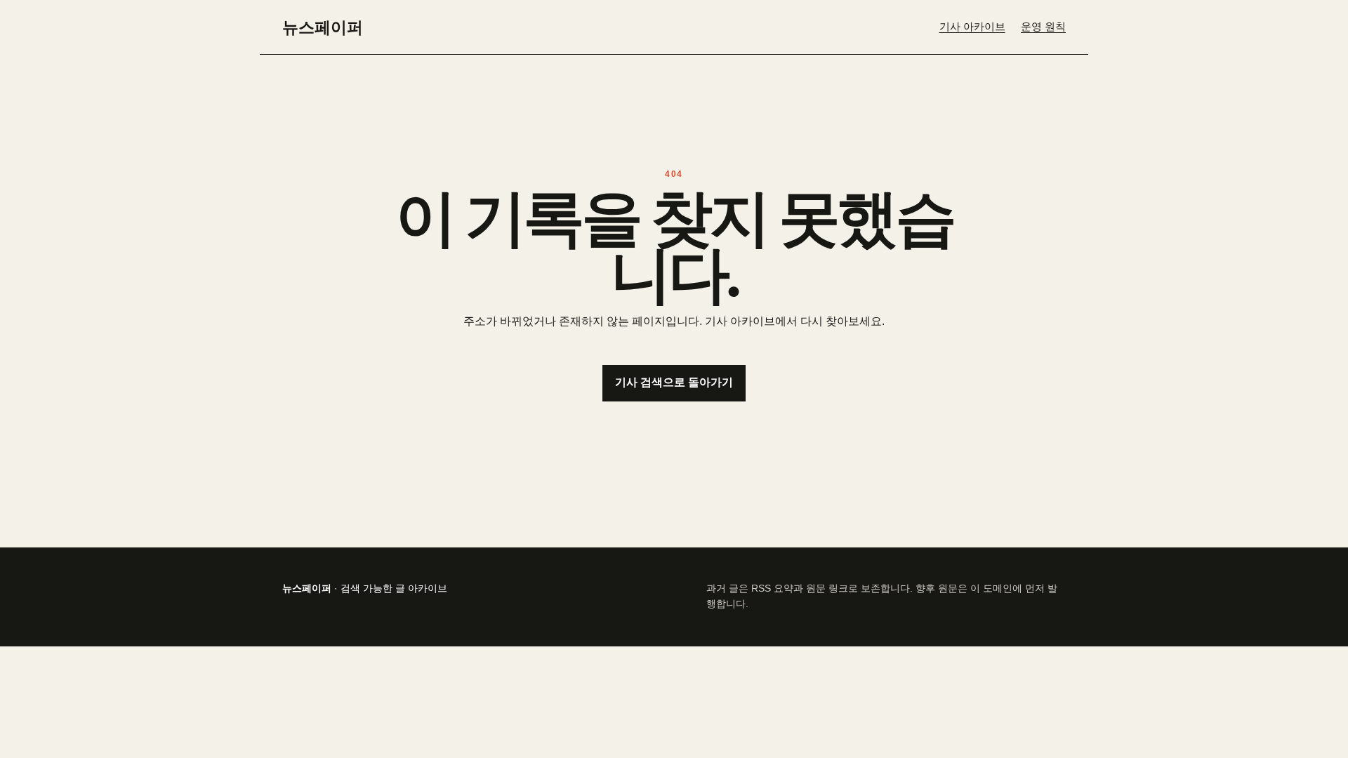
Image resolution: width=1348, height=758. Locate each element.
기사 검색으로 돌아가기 (674, 382)
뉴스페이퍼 (322, 27)
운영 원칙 (1043, 26)
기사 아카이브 (972, 26)
